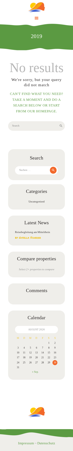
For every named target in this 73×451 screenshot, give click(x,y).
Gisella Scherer (30, 237)
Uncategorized (37, 201)
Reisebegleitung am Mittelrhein (32, 232)
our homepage (41, 111)
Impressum (26, 443)
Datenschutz (46, 443)
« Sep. (35, 371)
